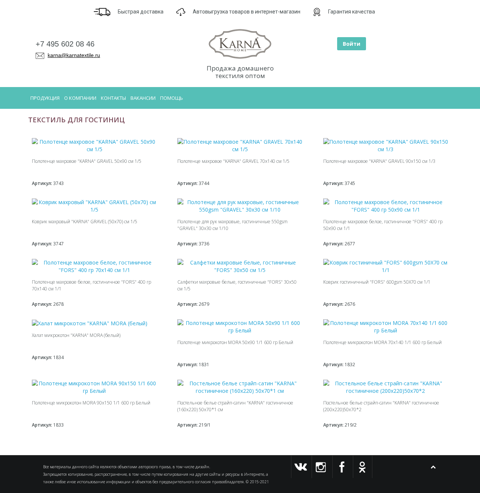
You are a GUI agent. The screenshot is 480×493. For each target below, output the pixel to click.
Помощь (171, 98)
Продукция (45, 98)
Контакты (113, 98)
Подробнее (91, 185)
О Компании (80, 98)
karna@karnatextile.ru (74, 55)
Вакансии (143, 98)
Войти (351, 43)
